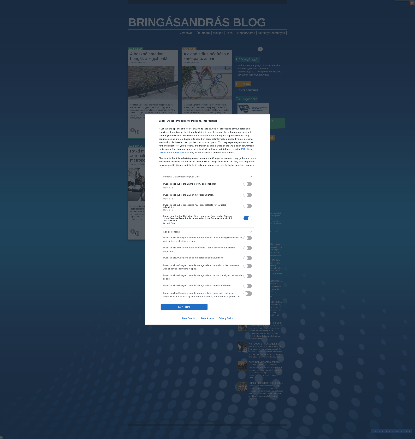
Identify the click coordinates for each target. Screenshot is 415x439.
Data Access (207, 318)
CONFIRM (184, 307)
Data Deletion (189, 318)
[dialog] (207, 219)
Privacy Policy (226, 318)
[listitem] (207, 176)
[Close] (264, 121)
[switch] (247, 184)
